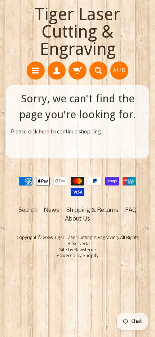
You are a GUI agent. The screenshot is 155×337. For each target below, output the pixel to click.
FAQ (131, 210)
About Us (77, 219)
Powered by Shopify (77, 256)
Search (27, 210)
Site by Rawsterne (77, 250)
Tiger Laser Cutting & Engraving (77, 31)
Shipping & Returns (92, 210)
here (44, 132)
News (51, 210)
